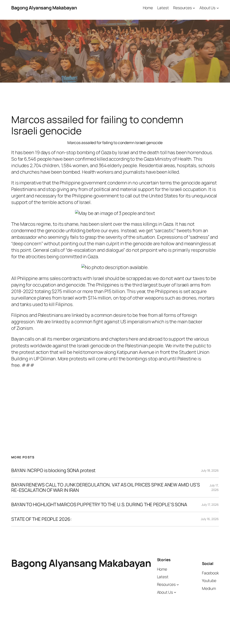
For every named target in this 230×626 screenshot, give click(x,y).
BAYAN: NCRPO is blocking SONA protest (53, 470)
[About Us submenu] (218, 8)
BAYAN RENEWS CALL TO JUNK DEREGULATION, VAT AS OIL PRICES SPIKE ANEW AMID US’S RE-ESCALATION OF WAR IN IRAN (105, 487)
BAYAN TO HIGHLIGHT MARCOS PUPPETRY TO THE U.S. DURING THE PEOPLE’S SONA (99, 504)
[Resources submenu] (194, 8)
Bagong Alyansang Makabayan (44, 7)
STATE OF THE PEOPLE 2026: (41, 519)
